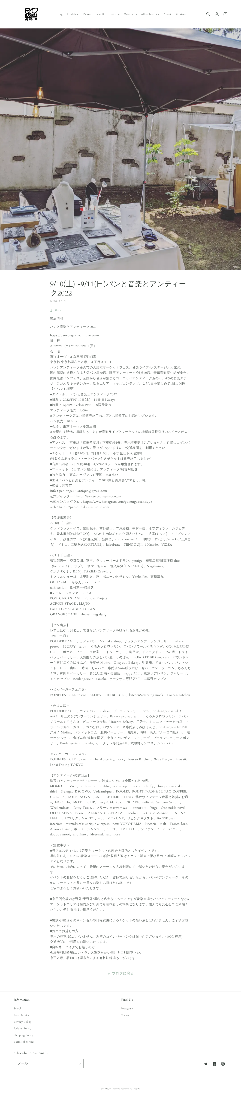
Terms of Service (24, 1042)
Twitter (126, 1015)
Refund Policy (22, 1028)
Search (18, 1008)
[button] (114, 14)
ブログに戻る (123, 973)
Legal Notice (22, 1015)
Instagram (127, 1008)
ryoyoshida (114, 1088)
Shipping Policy (23, 1035)
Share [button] (58, 310)
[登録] (79, 1063)
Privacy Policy (22, 1022)
